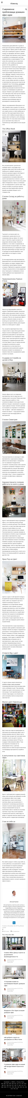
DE (25, 1083)
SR (18, 1087)
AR (2, 1083)
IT (17, 1085)
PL (10, 1087)
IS (12, 1085)
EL (5, 1085)
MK (2, 1087)
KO (20, 1085)
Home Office (10, 962)
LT (24, 1085)
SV (12, 1088)
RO (13, 1087)
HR (10, 1083)
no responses (15, 931)
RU (15, 1087)
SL (23, 1087)
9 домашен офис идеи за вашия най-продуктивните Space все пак (14, 1066)
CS (7, 1083)
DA (12, 1083)
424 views (6, 931)
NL (15, 1083)
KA (2, 1085)
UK (17, 1088)
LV (22, 1085)
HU (10, 1085)
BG (4, 1083)
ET (18, 1083)
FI (20, 1083)
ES (26, 1087)
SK (21, 1087)
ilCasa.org (14, 3)
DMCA (13, 1082)
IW (7, 1085)
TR (14, 1088)
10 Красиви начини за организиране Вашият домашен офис (14, 983)
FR (22, 1083)
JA (15, 1085)
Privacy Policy (20, 1082)
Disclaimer (6, 1082)
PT (8, 1087)
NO (5, 1087)
